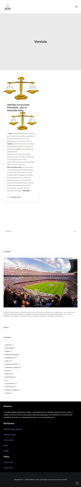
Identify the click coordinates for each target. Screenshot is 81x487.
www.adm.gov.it (48, 417)
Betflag (6, 451)
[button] (76, 6)
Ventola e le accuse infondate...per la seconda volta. (18, 107)
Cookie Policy (8, 468)
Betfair (6, 445)
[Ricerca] (40, 231)
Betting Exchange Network (13, 429)
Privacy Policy (8, 462)
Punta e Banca (9, 440)
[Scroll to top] (77, 483)
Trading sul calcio (10, 435)
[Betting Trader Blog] (8, 7)
